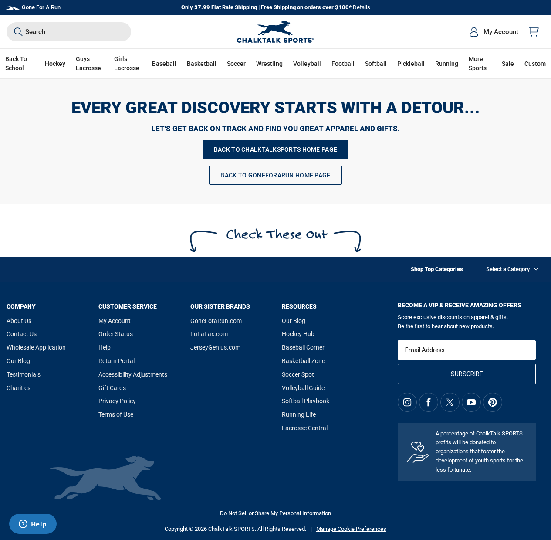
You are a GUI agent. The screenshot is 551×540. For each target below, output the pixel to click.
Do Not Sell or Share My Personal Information (275, 513)
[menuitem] (493, 31)
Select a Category (508, 269)
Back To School (16, 63)
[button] (55, 64)
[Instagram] (407, 402)
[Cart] (534, 32)
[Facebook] (428, 402)
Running (446, 63)
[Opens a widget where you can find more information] (33, 525)
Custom (535, 63)
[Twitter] (450, 402)
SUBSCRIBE (467, 373)
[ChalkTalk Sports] (276, 31)
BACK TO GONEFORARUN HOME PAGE (275, 175)
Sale (508, 63)
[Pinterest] (492, 402)
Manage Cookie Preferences (351, 529)
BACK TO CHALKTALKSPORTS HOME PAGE (275, 149)
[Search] (18, 31)
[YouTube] (471, 402)
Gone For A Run (41, 7)
